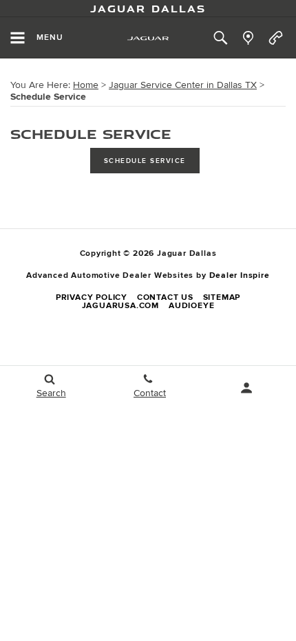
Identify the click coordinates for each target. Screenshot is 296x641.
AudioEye (191, 306)
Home (85, 85)
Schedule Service (145, 161)
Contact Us (165, 297)
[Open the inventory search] (220, 37)
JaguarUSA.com (120, 306)
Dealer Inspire (239, 275)
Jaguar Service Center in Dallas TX (183, 85)
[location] (248, 38)
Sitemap (222, 297)
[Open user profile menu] (247, 388)
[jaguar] (148, 38)
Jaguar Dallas (148, 8)
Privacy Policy (91, 297)
